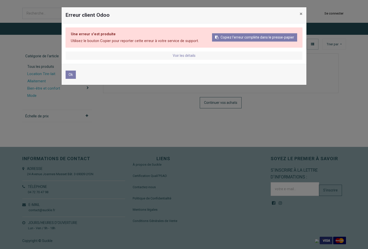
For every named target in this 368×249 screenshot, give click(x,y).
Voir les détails (184, 56)
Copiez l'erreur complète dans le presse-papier (257, 37)
